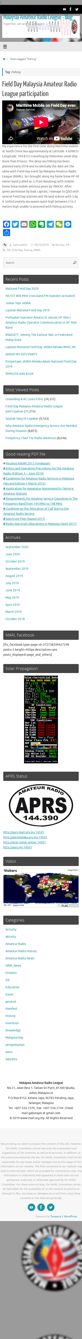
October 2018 (15, 619)
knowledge (13, 1030)
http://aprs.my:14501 (17, 847)
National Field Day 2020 (21, 289)
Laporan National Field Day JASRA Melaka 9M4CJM (40, 347)
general (10, 1002)
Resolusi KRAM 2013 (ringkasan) (28, 463)
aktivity (10, 937)
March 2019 (13, 612)
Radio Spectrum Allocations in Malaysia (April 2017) (40, 524)
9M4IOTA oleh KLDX (19, 374)
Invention (12, 1023)
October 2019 (15, 561)
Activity (60, 245)
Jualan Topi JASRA (18, 303)
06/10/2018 (41, 245)
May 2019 (12, 597)
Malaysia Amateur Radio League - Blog (37, 17)
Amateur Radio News (19, 958)
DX (68, 245)
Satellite (11, 1059)
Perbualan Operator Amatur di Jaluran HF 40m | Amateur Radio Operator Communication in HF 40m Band (41, 322)
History (10, 1016)
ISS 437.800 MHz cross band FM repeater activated (40, 296)
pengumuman (14, 1045)
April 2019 (12, 605)
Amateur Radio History (21, 951)
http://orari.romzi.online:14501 (24, 842)
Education (12, 987)
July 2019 (12, 583)
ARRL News (13, 965)
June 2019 (12, 590)
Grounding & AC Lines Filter (24, 399)
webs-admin (20, 245)
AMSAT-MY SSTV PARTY (21, 354)
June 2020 (12, 554)
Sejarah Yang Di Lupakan (21, 419)
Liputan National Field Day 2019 (27, 310)
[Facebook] (71, 9)
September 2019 (16, 569)
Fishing (28, 250)
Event (9, 994)
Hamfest (11, 1009)
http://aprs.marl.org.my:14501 (23, 832)
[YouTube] (64, 9)
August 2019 (14, 576)
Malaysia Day (14, 1037)
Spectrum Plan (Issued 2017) (24, 519)
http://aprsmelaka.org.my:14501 (25, 837)
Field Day (17, 250)
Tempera (56, 1216)
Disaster (11, 973)
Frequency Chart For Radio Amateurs (30, 438)
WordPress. (71, 1216)
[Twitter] (77, 9)
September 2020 (16, 547)
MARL (37, 250)
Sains (8, 1052)
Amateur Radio (15, 944)
